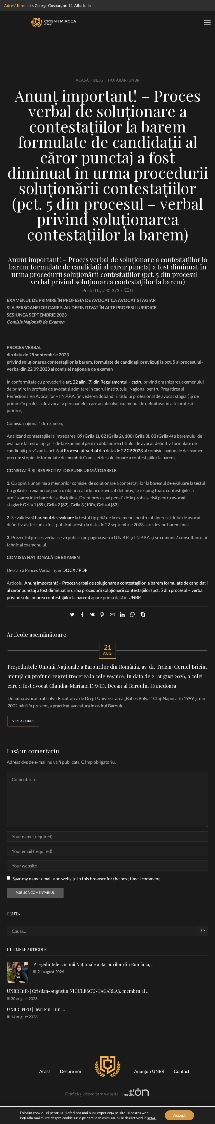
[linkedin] (122, 614)
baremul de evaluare (54, 517)
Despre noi (70, 1071)
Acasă (82, 80)
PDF (83, 570)
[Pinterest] (102, 614)
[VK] (92, 614)
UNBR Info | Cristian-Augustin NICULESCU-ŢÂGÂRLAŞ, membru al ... (78, 991)
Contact (182, 1071)
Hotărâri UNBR (123, 80)
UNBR (134, 597)
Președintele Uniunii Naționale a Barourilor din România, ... (94, 964)
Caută (203, 931)
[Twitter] (73, 614)
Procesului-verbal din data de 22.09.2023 (103, 450)
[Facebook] (82, 614)
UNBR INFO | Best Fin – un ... (36, 1009)
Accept (179, 1115)
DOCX (68, 570)
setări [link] (151, 1118)
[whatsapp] (132, 614)
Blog (98, 80)
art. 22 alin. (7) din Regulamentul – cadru (104, 381)
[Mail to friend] (112, 614)
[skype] (141, 614)
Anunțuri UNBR (149, 1071)
